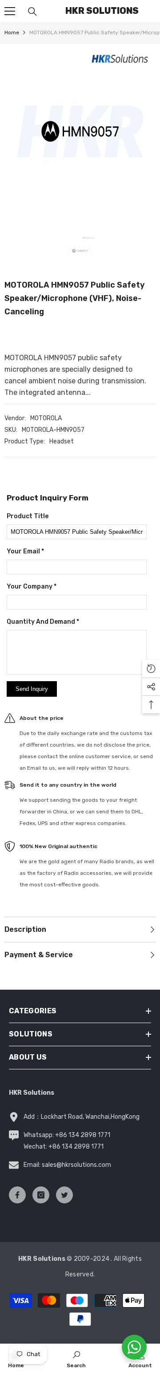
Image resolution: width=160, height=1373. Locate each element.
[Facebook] (17, 1194)
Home (11, 32)
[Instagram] (40, 1194)
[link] (76, 1358)
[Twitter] (64, 1194)
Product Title (27, 516)
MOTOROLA (46, 418)
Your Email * (25, 551)
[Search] (32, 11)
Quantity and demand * (43, 622)
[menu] (9, 11)
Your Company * (31, 586)
